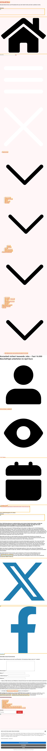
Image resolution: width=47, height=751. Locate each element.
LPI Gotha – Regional (10, 299)
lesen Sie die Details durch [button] (5, 695)
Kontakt (4, 703)
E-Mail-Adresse (4, 675)
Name (1, 673)
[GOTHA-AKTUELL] (23, 53)
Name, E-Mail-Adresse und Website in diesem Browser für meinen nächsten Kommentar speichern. (24, 680)
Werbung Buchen (6, 306)
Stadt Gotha (8, 197)
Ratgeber (7, 202)
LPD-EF (6, 303)
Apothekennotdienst (7, 704)
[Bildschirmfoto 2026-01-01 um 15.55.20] (22, 515)
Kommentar (3, 670)
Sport (6, 200)
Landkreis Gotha (8, 199)
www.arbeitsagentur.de (7, 555)
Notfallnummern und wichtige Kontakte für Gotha (16, 353)
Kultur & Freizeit (8, 249)
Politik (6, 248)
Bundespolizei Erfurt (9, 301)
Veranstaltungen (9, 250)
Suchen (1, 710)
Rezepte (9, 247)
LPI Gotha (7, 297)
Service (4, 307)
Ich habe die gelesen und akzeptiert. (15, 690)
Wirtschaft (7, 201)
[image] (22, 9)
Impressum (5, 701)
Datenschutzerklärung (12, 690)
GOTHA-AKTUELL (5, 2)
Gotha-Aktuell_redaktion (5, 409)
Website (2, 678)
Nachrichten (5, 152)
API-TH (6, 300)
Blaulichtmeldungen (7, 252)
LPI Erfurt (7, 302)
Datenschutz (5, 700)
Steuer (8, 246)
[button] (24, 196)
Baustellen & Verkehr (7, 305)
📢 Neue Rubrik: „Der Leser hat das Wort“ (11, 706)
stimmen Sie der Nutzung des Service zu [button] (21, 695)
